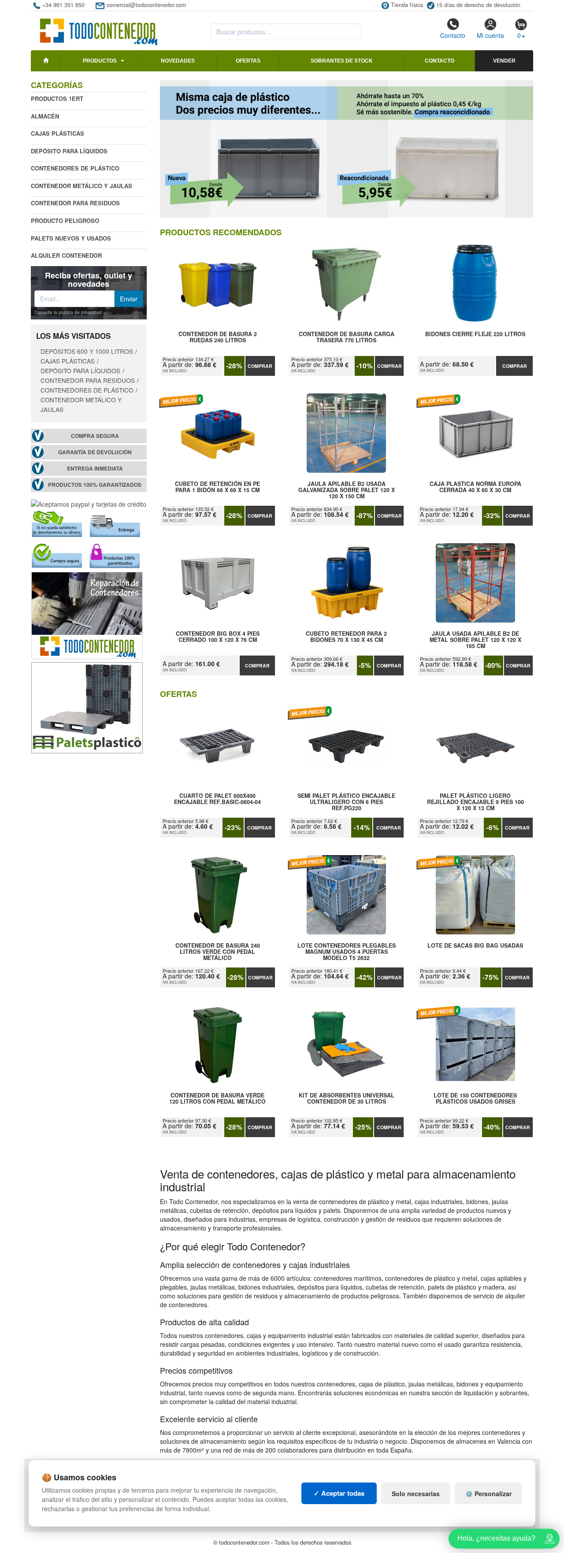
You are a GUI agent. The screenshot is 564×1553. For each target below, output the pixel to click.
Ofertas (248, 61)
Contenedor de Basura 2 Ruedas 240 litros (217, 337)
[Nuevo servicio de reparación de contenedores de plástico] (87, 614)
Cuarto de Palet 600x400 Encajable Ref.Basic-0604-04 (217, 799)
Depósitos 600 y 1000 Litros (87, 351)
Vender (504, 61)
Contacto (452, 35)
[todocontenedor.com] (99, 27)
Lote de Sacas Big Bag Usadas (475, 945)
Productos (100, 61)
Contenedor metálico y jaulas (81, 186)
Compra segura (95, 436)
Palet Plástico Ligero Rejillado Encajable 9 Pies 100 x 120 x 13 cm (475, 802)
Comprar (260, 366)
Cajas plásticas (57, 133)
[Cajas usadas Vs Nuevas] (347, 149)
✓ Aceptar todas (339, 1493)
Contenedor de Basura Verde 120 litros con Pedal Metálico (217, 1098)
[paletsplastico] (87, 706)
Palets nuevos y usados (71, 238)
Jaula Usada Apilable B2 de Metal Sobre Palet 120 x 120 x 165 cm (475, 639)
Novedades (178, 61)
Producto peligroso (65, 220)
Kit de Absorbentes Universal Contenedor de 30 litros (346, 1098)
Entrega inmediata (95, 468)
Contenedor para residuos (75, 203)
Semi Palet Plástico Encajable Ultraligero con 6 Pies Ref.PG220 (346, 802)
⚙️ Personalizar (488, 1493)
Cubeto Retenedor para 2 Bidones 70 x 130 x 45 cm (346, 637)
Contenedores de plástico (75, 168)
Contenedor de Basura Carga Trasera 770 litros (346, 337)
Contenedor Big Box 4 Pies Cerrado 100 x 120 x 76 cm (218, 637)
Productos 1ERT (57, 98)
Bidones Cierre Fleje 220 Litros (475, 334)
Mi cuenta (490, 35)
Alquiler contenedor (66, 255)
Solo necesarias (416, 1493)
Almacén (45, 116)
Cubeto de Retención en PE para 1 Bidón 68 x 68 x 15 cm (217, 487)
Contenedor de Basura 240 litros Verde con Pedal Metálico (217, 951)
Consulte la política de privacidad (68, 312)
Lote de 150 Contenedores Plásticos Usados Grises (475, 1098)
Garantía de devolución (95, 452)
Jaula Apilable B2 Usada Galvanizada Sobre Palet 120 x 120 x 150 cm (346, 490)
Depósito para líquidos (69, 151)
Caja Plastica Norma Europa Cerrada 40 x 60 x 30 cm (475, 487)
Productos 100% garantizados (94, 485)
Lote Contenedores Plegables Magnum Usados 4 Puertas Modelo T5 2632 (346, 951)
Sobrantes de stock (342, 61)
